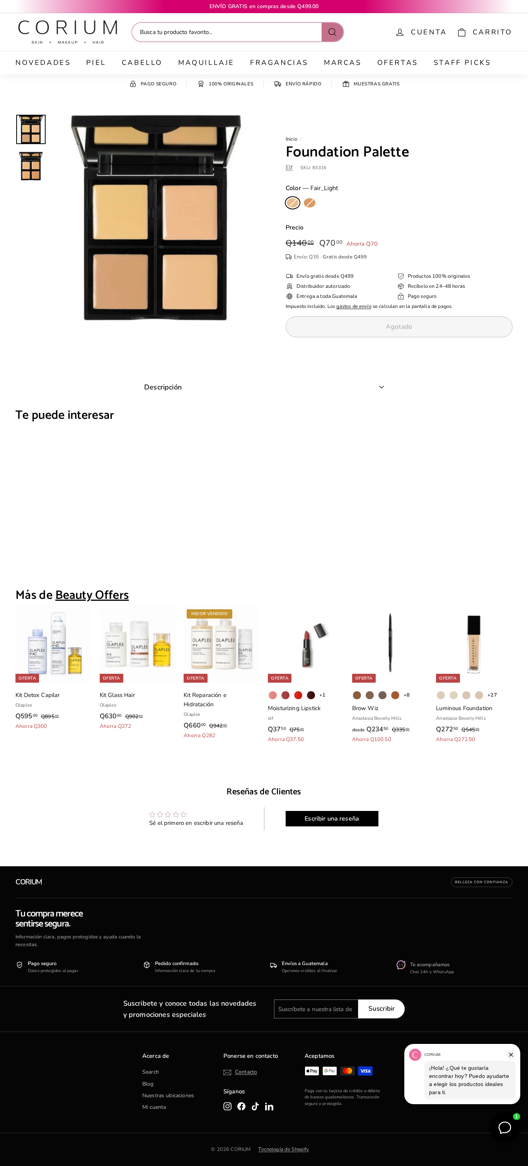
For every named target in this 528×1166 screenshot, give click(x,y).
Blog (148, 1084)
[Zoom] (156, 217)
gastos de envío (353, 306)
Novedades (43, 62)
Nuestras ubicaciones (168, 1095)
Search (150, 1072)
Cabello (142, 62)
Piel (96, 62)
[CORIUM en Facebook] (241, 1106)
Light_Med (310, 203)
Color (312, 188)
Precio (294, 227)
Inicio (291, 139)
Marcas (343, 62)
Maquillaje (206, 62)
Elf (289, 167)
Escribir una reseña (332, 818)
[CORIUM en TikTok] (255, 1106)
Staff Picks (462, 62)
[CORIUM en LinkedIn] (269, 1106)
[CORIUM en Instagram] (227, 1106)
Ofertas (397, 62)
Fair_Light (293, 203)
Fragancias (279, 62)
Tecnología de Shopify (283, 1149)
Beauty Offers (92, 595)
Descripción (163, 387)
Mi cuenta (154, 1107)
